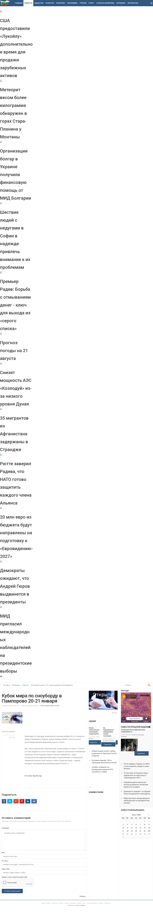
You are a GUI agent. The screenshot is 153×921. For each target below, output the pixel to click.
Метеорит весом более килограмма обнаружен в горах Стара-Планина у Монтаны (13, 113)
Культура (50, 3)
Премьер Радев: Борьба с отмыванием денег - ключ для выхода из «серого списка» (15, 305)
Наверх (82, 896)
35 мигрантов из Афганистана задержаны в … (133, 731)
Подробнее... (93, 742)
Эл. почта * (5, 861)
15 (145, 828)
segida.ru (83, 905)
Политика (60, 3)
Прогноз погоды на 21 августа (14, 350)
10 (123, 828)
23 (149, 831)
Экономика (72, 3)
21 (140, 831)
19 (132, 831)
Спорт (91, 3)
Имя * (3, 852)
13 (136, 828)
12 (132, 828)
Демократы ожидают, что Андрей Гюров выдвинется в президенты (15, 586)
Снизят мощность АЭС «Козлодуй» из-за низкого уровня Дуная (16, 388)
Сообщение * (6, 828)
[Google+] (16, 801)
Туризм (83, 3)
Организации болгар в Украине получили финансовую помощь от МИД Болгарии (15, 174)
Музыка (91, 738)
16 (149, 828)
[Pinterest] (22, 801)
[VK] (34, 801)
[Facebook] (4, 801)
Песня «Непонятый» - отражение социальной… (95, 731)
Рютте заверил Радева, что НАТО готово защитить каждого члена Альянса (137, 766)
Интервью (120, 3)
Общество (39, 3)
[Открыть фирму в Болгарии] (103, 709)
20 (136, 831)
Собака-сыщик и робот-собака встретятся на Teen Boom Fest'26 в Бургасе (104, 753)
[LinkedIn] (27, 801)
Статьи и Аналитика (105, 3)
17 (123, 831)
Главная (18, 3)
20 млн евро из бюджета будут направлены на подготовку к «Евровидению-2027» (136, 775)
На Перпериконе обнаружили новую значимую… (108, 732)
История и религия (108, 740)
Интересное (133, 3)
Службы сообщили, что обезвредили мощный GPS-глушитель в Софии (102, 769)
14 (140, 828)
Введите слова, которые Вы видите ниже (14, 877)
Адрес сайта (6, 869)
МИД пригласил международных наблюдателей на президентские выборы (137, 800)
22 (145, 831)
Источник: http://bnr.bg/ (33, 776)
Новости (28, 3)
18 (127, 831)
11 (127, 828)
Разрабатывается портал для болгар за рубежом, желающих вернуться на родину (136, 784)
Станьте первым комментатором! (49, 705)
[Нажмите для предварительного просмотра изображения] (43, 718)
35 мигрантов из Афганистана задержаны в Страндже (14, 434)
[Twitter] (9, 801)
